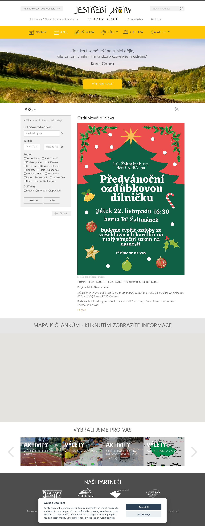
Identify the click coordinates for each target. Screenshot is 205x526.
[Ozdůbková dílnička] (130, 274)
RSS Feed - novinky (177, 109)
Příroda (87, 32)
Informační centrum (64, 19)
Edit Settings (143, 514)
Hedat (181, 8)
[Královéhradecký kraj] (119, 492)
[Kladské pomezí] (153, 492)
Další (194, 452)
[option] (41, 451)
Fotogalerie (134, 19)
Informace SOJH (39, 19)
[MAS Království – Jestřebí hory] (52, 492)
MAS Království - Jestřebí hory (39, 8)
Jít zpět (64, 213)
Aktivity (163, 32)
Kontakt (155, 19)
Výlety (112, 32)
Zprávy (40, 32)
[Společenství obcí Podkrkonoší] (85, 492)
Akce (64, 32)
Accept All (144, 507)
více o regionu (102, 84)
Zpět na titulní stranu (102, 13)
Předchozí (11, 452)
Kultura (136, 32)
